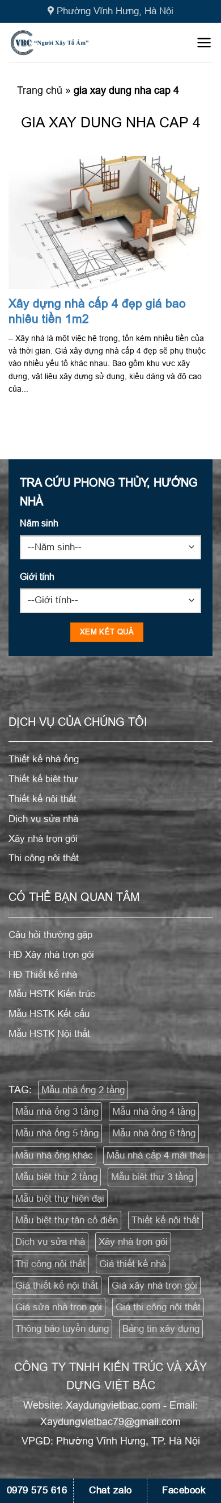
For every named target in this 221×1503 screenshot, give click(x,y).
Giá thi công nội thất (158, 1307)
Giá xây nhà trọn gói (154, 1285)
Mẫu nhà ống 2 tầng (83, 1090)
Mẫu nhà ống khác (54, 1155)
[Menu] (204, 42)
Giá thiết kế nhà (132, 1264)
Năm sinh (39, 523)
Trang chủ (39, 90)
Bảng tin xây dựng (160, 1328)
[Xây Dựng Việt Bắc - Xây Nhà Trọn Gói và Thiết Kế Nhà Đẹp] (67, 43)
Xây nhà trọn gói (133, 1241)
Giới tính (37, 576)
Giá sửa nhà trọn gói (58, 1307)
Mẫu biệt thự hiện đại (59, 1198)
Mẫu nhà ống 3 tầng (57, 1111)
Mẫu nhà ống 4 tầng (154, 1111)
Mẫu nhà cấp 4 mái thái (156, 1155)
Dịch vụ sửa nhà (50, 1241)
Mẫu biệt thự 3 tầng (152, 1177)
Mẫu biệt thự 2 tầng (56, 1177)
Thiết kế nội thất (165, 1220)
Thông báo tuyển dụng (62, 1328)
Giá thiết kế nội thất (56, 1285)
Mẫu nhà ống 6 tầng (154, 1133)
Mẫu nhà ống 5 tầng (57, 1133)
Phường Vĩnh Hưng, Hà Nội (115, 11)
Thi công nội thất (50, 1264)
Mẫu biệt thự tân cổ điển (66, 1220)
